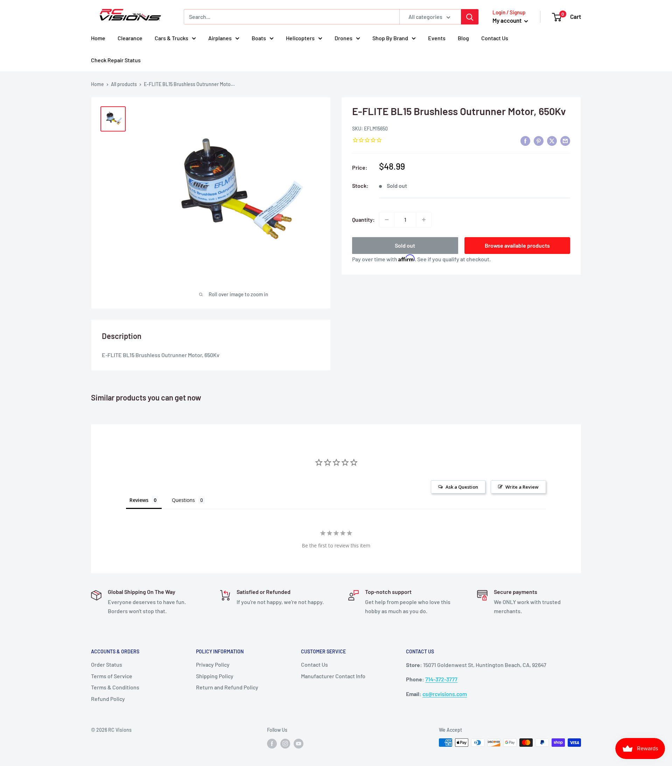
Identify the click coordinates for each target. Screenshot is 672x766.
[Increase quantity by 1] (423, 219)
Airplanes (220, 38)
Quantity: (363, 219)
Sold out (405, 245)
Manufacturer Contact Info (333, 676)
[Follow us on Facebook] (272, 743)
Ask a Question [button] (462, 487)
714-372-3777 (441, 679)
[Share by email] (565, 140)
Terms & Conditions (115, 687)
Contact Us (494, 38)
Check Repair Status (116, 60)
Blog (463, 38)
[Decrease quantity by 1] (386, 219)
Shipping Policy (214, 676)
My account (507, 20)
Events (437, 38)
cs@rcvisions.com (444, 693)
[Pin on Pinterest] (539, 140)
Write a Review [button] (522, 487)
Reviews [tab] (139, 500)
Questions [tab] (183, 500)
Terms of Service (111, 676)
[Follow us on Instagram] (285, 743)
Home (98, 38)
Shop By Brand (390, 38)
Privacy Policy (213, 664)
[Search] (469, 16)
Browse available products (517, 245)
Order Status (106, 664)
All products (124, 84)
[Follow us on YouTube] (298, 743)
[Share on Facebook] (525, 140)
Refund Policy (108, 698)
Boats (259, 38)
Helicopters (300, 38)
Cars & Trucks (171, 38)
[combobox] (291, 16)
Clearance (130, 38)
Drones (343, 38)
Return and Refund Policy (227, 687)
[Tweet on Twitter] (552, 140)
